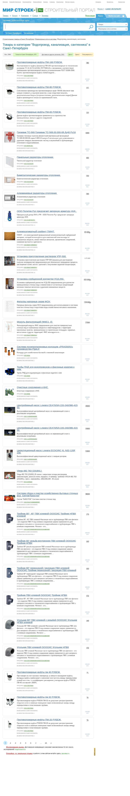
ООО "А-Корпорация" (30, 416)
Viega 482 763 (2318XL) (29, 471)
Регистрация (90, 16)
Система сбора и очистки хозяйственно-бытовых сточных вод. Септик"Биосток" (47, 494)
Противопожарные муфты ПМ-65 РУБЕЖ (39, 112)
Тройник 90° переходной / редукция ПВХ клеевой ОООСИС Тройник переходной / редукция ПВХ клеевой (46, 569)
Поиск (100, 16)
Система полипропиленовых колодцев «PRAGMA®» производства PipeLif (45, 347)
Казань (45, 2)
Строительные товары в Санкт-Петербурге (18, 39)
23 (46, 743)
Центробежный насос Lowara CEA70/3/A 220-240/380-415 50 (47, 406)
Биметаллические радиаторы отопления (39, 175)
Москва (5, 2)
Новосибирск (37, 2)
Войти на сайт (114, 16)
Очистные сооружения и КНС (32, 387)
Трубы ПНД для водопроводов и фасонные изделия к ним (45, 368)
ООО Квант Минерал (30, 245)
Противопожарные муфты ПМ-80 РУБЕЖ (39, 87)
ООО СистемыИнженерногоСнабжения (37, 529)
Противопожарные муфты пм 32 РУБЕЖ (39, 697)
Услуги (14, 16)
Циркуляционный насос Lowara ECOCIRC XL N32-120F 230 (46, 451)
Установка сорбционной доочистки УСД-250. (41, 279)
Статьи (35, 16)
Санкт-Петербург (113, 9)
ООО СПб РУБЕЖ (28, 75)
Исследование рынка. (15, 747)
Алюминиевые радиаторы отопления (37, 193)
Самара (52, 2)
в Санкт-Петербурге (13, 33)
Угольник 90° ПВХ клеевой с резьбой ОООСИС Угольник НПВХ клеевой (47, 621)
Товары (5, 16)
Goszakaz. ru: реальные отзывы (19, 753)
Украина (98, 2)
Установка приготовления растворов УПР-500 (41, 256)
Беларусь (110, 2)
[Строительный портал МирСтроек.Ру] (49, 12)
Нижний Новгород (15, 2)
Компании (25, 16)
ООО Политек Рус (29, 220)
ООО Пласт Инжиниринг (32, 502)
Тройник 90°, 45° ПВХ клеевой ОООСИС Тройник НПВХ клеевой (46, 514)
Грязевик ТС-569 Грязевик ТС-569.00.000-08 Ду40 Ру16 (46, 132)
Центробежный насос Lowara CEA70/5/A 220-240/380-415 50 (47, 429)
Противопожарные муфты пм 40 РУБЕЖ (39, 672)
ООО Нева (27, 355)
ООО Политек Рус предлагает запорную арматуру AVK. (47, 211)
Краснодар (59, 2)
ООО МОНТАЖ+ (28, 145)
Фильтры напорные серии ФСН (34, 301)
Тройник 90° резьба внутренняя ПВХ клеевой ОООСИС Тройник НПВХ (46, 542)
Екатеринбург (27, 2)
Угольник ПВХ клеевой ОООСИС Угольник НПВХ (43, 647)
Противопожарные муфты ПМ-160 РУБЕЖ (40, 62)
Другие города (69, 2)
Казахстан (121, 2)
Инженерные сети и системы (45, 39)
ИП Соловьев (28, 482)
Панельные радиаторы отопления (35, 157)
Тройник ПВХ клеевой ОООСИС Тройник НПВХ (42, 595)
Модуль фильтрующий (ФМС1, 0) (35, 322)
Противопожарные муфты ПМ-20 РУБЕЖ (39, 719)
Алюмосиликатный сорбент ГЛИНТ (36, 231)
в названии (29, 33)
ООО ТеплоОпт (29, 163)
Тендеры (45, 16)
